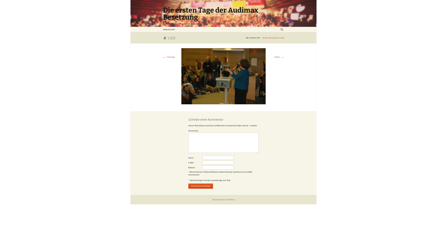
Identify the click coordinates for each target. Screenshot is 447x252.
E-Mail (191, 162)
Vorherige (169, 57)
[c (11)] (223, 76)
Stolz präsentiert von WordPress (223, 200)
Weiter (279, 57)
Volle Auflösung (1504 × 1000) (274, 38)
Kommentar (193, 131)
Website (191, 167)
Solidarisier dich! (169, 29)
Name (191, 158)
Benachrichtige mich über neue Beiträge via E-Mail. (210, 180)
